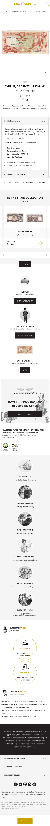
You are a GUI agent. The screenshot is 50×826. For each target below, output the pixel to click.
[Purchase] (40, 243)
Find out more (25, 414)
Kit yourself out (25, 301)
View (25, 370)
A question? (41, 182)
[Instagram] (30, 784)
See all (25, 264)
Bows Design (15, 808)
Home (6, 11)
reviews (11, 437)
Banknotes (15, 11)
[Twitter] (20, 784)
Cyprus (24, 11)
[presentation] (5, 72)
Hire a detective (25, 335)
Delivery (18, 182)
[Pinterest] (25, 784)
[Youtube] (34, 784)
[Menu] (19, 443)
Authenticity (6, 182)
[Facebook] (16, 784)
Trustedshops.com (30, 435)
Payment (29, 182)
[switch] (15, 449)
